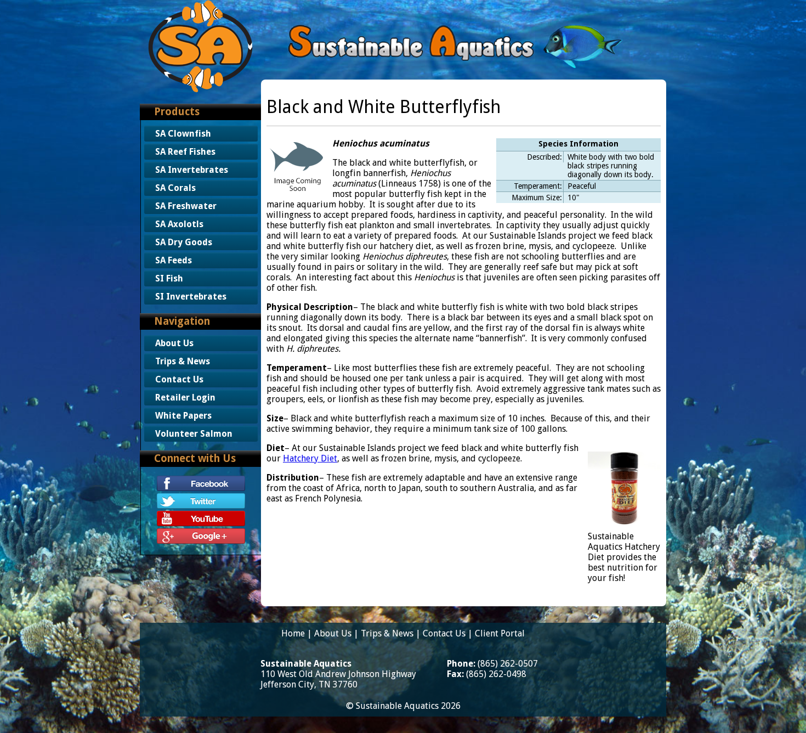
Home (293, 633)
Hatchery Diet (310, 458)
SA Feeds (173, 260)
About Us (174, 343)
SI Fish (169, 278)
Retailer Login (185, 397)
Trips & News (182, 361)
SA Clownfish (183, 133)
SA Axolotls (179, 224)
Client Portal (500, 633)
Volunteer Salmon (193, 433)
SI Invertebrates (190, 296)
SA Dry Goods (183, 242)
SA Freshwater (186, 206)
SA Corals (175, 188)
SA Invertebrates (191, 170)
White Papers (183, 415)
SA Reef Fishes (185, 151)
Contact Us (179, 379)
